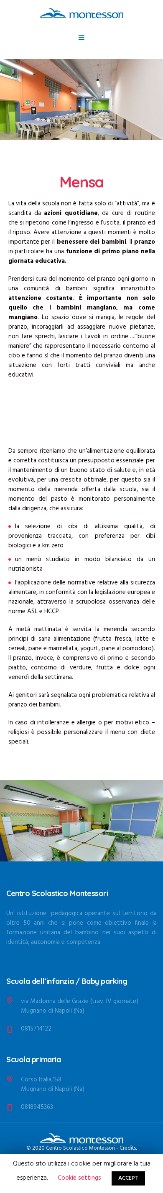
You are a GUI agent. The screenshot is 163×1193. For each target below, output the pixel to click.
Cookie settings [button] (79, 1178)
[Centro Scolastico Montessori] (81, 13)
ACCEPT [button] (128, 1178)
